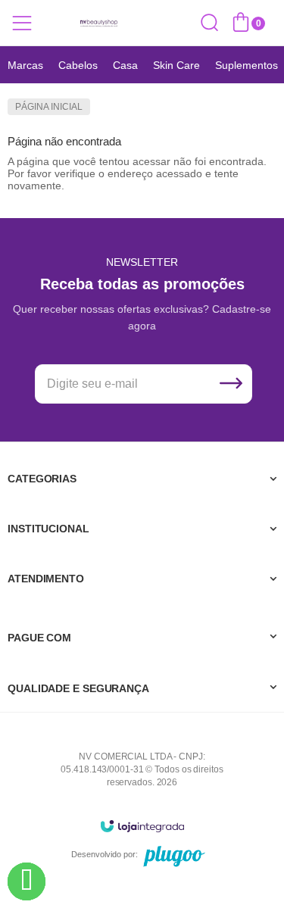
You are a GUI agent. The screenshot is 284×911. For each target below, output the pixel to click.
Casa (125, 65)
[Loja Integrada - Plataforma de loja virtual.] (142, 825)
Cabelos (78, 65)
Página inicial (49, 106)
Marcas (25, 65)
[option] (25, 65)
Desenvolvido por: (104, 854)
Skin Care (176, 65)
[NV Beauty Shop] (98, 23)
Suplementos (246, 65)
